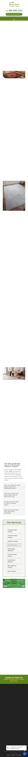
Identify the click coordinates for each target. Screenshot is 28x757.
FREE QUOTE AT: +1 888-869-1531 (14, 680)
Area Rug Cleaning (12, 545)
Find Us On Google (7, 730)
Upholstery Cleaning (13, 541)
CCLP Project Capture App (14, 743)
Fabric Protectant (12, 571)
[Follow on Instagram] (7, 739)
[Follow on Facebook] (4, 739)
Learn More (14, 633)
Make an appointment (14, 14)
